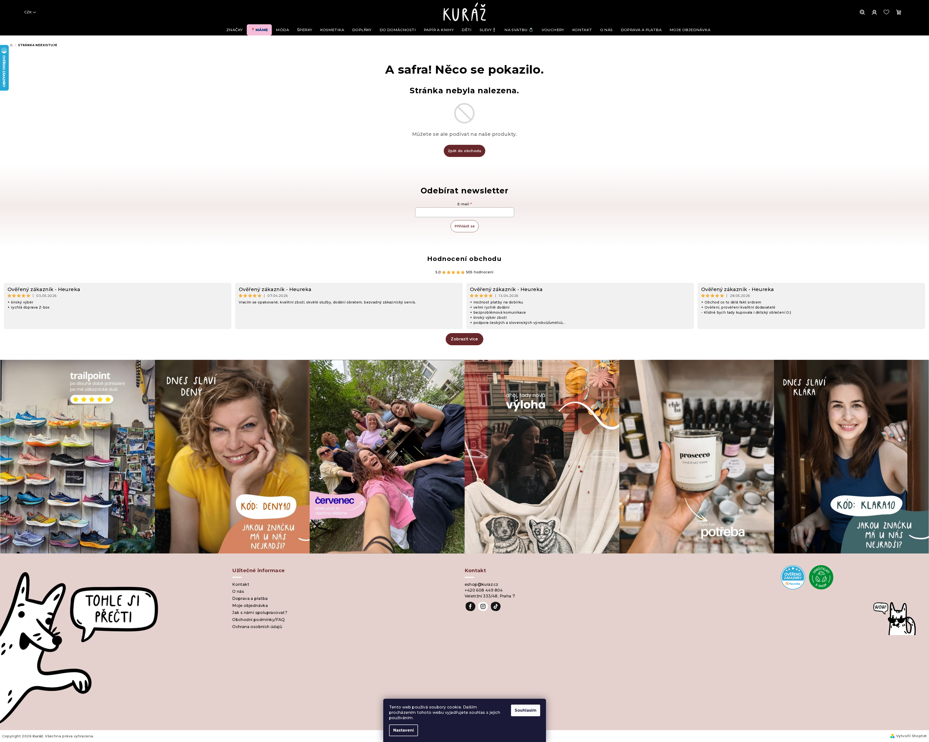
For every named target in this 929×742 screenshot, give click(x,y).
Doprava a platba (250, 598)
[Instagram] (483, 606)
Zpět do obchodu (464, 151)
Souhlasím (526, 710)
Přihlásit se (465, 226)
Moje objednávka (250, 605)
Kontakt (240, 584)
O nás (238, 591)
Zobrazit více (464, 339)
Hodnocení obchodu (464, 259)
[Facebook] (470, 606)
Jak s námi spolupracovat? (259, 612)
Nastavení (403, 730)
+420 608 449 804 (484, 590)
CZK (28, 12)
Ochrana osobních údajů (257, 626)
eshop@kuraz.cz (481, 584)
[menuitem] (234, 29)
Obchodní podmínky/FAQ (258, 619)
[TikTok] (496, 606)
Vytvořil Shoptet (911, 736)
